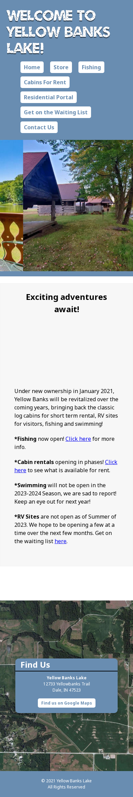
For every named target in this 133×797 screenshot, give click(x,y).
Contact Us (39, 127)
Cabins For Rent (45, 82)
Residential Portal (48, 97)
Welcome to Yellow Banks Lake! (58, 31)
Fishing (91, 67)
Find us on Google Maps (66, 703)
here (60, 541)
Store (61, 67)
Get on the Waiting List (56, 112)
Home (32, 67)
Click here (78, 439)
